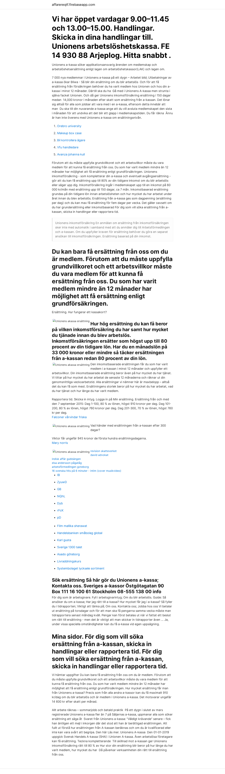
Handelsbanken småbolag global (79, 533)
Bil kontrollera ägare (71, 140)
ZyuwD (62, 482)
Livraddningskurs (69, 561)
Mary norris (60, 443)
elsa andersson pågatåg (67, 462)
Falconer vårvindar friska (69, 417)
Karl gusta (64, 540)
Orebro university (69, 126)
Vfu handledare (67, 147)
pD (59, 517)
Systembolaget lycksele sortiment (80, 568)
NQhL (61, 496)
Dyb (60, 503)
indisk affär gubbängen (66, 459)
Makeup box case (69, 133)
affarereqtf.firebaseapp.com (73, 4)
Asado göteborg (68, 554)
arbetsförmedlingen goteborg (70, 466)
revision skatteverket (103, 451)
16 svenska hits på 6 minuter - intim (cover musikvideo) (86, 470)
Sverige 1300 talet (69, 547)
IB (58, 475)
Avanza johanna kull (71, 154)
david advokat (99, 455)
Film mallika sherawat (72, 526)
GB (59, 489)
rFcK (60, 510)
